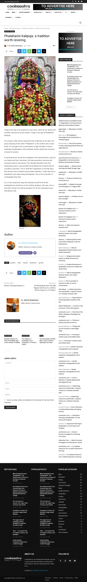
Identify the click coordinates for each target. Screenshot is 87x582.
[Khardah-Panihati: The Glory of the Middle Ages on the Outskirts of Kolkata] (12, 331)
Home (6, 28)
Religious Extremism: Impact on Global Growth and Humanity (69, 258)
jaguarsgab (62, 129)
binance (61, 178)
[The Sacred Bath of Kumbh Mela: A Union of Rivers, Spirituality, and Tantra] (48, 331)
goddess (12, 263)
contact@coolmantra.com (40, 570)
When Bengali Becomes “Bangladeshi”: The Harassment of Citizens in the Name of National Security (75, 68)
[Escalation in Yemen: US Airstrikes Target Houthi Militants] (62, 99)
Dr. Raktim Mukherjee (15, 45)
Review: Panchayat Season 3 (14, 286)
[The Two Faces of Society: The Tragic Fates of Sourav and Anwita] (62, 91)
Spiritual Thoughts (14, 28)
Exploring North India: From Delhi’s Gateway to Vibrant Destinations (70, 242)
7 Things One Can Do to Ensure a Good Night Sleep (69, 328)
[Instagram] (75, 1)
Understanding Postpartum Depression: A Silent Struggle (20, 542)
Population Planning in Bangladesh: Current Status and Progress (69, 417)
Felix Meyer (62, 289)
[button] (80, 22)
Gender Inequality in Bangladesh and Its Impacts (69, 355)
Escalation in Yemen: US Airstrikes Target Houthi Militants (74, 100)
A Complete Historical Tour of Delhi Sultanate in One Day (70, 448)
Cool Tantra (8, 335)
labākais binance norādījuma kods (70, 121)
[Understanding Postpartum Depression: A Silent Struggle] (7, 541)
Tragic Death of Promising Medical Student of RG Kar (70, 300)
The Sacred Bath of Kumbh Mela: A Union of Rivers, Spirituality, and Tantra (47, 340)
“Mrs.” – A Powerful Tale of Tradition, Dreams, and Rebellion (20, 532)
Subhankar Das (64, 440)
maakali (25, 263)
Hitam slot (62, 190)
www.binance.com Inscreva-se (69, 158)
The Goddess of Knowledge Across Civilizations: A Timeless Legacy (70, 137)
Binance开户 (63, 184)
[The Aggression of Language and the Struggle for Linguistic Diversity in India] (7, 521)
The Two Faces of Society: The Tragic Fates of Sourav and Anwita (74, 91)
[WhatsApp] (29, 51)
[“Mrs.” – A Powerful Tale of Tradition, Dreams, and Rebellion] (7, 532)
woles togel (62, 202)
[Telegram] (39, 51)
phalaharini (33, 263)
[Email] (34, 51)
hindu (19, 263)
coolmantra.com (64, 312)
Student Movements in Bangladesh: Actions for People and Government (70, 266)
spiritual (41, 263)
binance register (64, 166)
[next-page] (9, 349)
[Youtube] (81, 1)
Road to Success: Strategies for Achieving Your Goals (69, 434)
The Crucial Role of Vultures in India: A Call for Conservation (68, 283)
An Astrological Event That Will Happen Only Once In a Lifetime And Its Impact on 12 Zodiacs (45, 288)
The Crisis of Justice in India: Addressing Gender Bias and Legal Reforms (71, 145)
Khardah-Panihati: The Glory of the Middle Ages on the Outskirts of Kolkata (12, 340)
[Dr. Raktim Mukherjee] (5, 46)
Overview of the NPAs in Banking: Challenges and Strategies (71, 314)
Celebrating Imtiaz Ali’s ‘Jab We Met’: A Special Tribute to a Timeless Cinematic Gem (70, 291)
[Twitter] (78, 1)
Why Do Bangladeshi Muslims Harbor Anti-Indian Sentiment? (70, 233)
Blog (41, 335)
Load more (70, 107)
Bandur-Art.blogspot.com (67, 208)
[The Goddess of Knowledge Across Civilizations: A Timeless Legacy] (30, 331)
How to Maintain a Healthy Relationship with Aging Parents (69, 380)
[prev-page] (5, 349)
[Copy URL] (44, 51)
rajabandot (62, 172)
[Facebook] (73, 1)
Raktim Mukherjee (65, 306)
